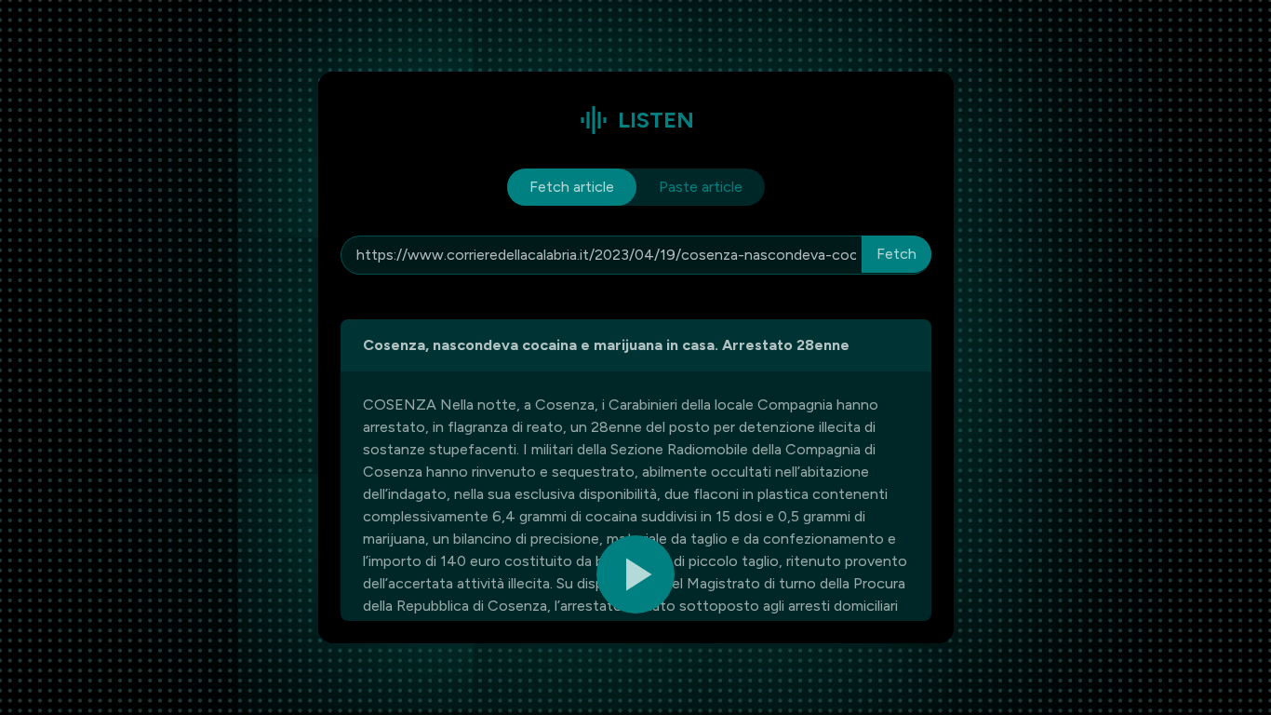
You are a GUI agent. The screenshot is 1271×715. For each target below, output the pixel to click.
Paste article (701, 187)
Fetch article (571, 187)
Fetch (896, 254)
